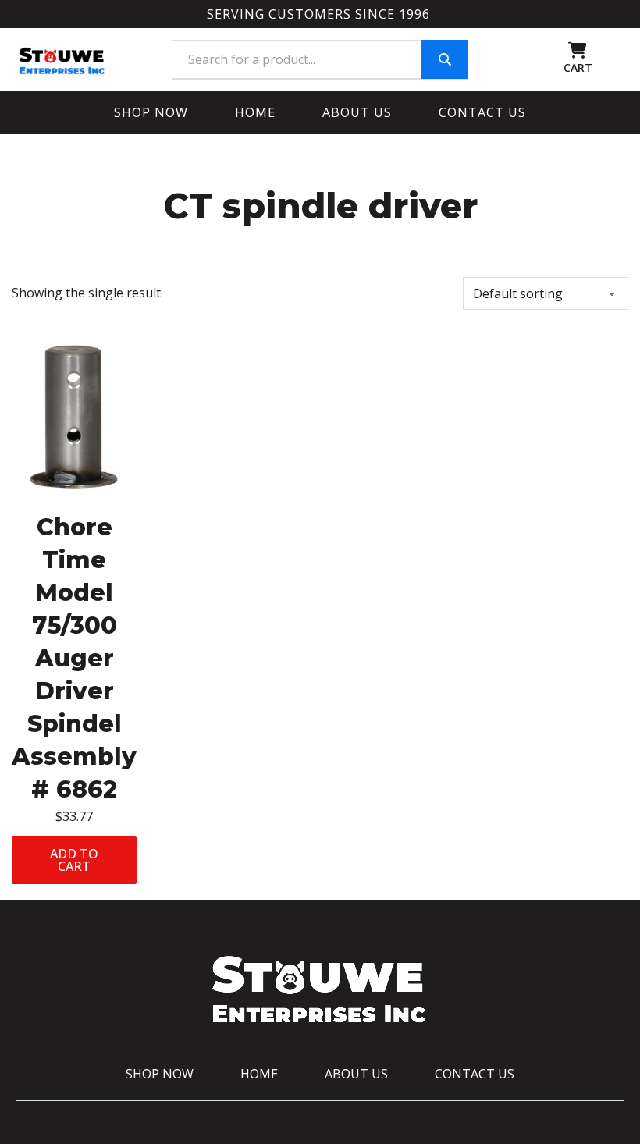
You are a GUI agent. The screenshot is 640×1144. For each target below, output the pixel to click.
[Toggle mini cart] (577, 50)
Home (255, 112)
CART (578, 67)
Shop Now (151, 112)
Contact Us (482, 112)
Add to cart (74, 860)
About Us (357, 112)
